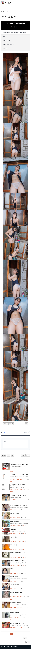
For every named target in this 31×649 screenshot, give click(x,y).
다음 (12, 455)
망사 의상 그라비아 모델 (15, 513)
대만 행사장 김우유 (14, 584)
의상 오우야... (13, 537)
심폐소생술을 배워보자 (15, 602)
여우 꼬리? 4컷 (13, 545)
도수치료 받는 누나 (14, 576)
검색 (25, 638)
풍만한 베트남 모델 (14, 521)
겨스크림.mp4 (13, 529)
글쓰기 (27, 642)
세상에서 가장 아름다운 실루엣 (17, 553)
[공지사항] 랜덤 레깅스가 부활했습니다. (19, 495)
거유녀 (11, 568)
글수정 (23, 455)
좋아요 (5, 423)
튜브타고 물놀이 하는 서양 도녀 (17, 623)
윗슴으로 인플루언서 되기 (16, 592)
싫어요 (11, 423)
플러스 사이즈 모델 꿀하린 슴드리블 (18, 505)
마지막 (18, 634)
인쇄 (26, 423)
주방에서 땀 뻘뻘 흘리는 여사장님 (18, 561)
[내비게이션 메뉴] (28, 2)
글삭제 (27, 455)
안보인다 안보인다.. (14, 613)
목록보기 (4, 455)
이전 (8, 455)
